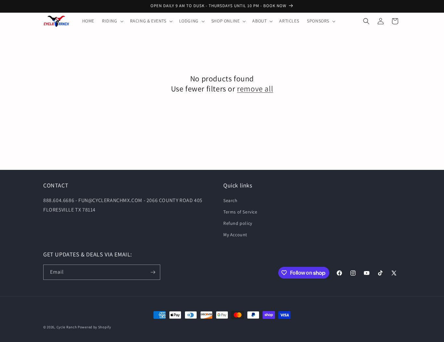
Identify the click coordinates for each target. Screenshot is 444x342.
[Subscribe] (153, 272)
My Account (235, 235)
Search (230, 200)
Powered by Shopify (94, 327)
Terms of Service (240, 212)
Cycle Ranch (67, 327)
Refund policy (237, 223)
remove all (255, 89)
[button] (112, 21)
